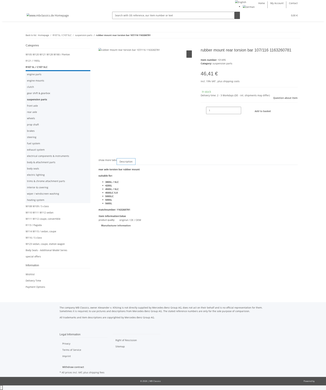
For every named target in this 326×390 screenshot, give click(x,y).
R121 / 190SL (33, 60)
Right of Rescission (126, 340)
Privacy (66, 343)
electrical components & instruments (48, 156)
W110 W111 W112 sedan (39, 212)
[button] (279, 15)
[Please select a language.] (240, 1)
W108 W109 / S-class (37, 206)
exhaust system (36, 149)
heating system (35, 200)
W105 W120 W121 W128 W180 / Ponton (48, 54)
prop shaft (33, 124)
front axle (32, 105)
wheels (31, 118)
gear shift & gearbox (38, 93)
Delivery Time (33, 280)
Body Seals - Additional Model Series (46, 250)
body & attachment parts (41, 162)
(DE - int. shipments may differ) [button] (252, 95)
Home (261, 3)
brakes (31, 130)
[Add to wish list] (189, 54)
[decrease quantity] (203, 110)
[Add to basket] (101, 46)
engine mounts (35, 80)
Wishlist (30, 274)
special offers (33, 256)
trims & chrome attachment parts (46, 181)
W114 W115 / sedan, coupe (41, 231)
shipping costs (231, 81)
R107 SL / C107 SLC (37, 67)
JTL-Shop (319, 381)
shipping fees (96, 372)
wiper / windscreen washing (43, 193)
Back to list (31, 35)
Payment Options (35, 286)
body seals (33, 168)
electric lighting (36, 174)
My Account (277, 3)
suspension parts (222, 63)
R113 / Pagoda (34, 225)
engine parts (34, 74)
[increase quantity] (244, 110)
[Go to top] (1, 387)
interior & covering (37, 187)
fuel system (33, 143)
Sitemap (120, 346)
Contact (293, 3)
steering (31, 137)
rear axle (32, 112)
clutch (30, 86)
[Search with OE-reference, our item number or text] (237, 15)
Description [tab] (126, 161)
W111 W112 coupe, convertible (43, 218)
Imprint (66, 356)
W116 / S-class (34, 237)
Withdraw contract (73, 367)
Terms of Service (71, 349)
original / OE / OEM (130, 220)
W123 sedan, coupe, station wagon (45, 244)
